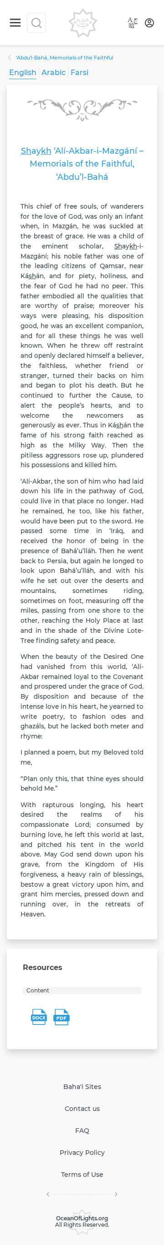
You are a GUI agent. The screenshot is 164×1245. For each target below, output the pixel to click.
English (22, 72)
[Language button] (133, 23)
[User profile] (149, 23)
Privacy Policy (82, 1152)
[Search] (36, 23)
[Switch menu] (15, 23)
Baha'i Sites (82, 1087)
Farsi (79, 72)
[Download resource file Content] (39, 1017)
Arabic (53, 72)
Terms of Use (82, 1174)
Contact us (82, 1109)
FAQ (82, 1130)
